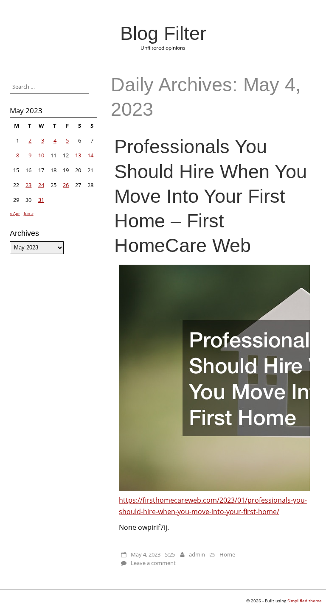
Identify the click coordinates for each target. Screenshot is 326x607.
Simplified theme (304, 601)
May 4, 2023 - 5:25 (153, 554)
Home (227, 554)
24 (41, 185)
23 (28, 185)
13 (78, 155)
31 (41, 200)
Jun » (29, 213)
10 (41, 155)
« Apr (15, 213)
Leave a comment (153, 563)
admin (197, 554)
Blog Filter (163, 33)
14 (90, 155)
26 (66, 185)
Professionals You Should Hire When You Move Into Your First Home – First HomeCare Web (210, 196)
